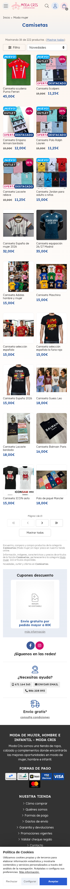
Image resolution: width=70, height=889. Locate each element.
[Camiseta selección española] (18, 328)
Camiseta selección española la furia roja (49, 348)
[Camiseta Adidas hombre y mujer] (18, 276)
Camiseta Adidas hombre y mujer (13, 296)
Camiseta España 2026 (17, 398)
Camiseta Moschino (48, 295)
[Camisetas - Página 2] (42, 523)
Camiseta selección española (15, 348)
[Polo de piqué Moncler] (51, 480)
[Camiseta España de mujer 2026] (18, 225)
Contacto (36, 845)
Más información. (29, 872)
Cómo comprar (36, 803)
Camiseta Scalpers (47, 88)
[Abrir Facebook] (30, 645)
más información (35, 631)
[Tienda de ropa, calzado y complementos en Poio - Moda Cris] (25, 6)
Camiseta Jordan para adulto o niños (50, 193)
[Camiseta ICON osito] (18, 480)
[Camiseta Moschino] (51, 276)
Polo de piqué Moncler (49, 498)
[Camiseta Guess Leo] (51, 380)
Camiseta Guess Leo (49, 398)
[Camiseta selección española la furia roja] (51, 328)
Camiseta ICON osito (16, 498)
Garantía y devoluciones (36, 827)
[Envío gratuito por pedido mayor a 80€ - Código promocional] (35, 600)
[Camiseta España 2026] (18, 380)
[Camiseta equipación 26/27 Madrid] (51, 225)
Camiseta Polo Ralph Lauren (49, 141)
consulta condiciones (35, 717)
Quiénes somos (36, 809)
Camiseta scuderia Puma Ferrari (14, 90)
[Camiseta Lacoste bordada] (18, 428)
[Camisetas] (13, 523)
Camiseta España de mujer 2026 (16, 245)
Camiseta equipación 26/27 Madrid (49, 245)
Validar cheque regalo (36, 839)
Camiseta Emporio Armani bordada (14, 141)
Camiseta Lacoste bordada (14, 448)
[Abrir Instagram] (39, 645)
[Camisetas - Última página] (56, 523)
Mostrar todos (55, 39)
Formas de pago (36, 815)
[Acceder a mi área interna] (55, 6)
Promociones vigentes (36, 833)
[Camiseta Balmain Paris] (51, 428)
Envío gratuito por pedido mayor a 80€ (35, 623)
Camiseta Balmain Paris (51, 446)
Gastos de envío (36, 821)
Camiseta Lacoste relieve (14, 193)
